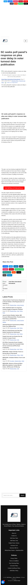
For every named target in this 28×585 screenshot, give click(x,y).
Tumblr (11, 3)
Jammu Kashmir (20, 305)
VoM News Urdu (14, 540)
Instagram (15, 1)
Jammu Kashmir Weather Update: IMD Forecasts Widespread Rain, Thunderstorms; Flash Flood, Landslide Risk (14, 317)
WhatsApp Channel (19, 269)
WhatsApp (21, 3)
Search (22, 495)
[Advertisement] (14, 20)
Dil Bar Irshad (17, 580)
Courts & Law (22, 80)
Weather (4, 322)
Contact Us (14, 535)
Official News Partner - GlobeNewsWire (14, 550)
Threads (25, 3)
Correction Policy (14, 565)
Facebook (10, 1)
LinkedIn (16, 266)
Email (4, 275)
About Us (14, 533)
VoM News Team (14, 538)
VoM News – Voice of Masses (13, 577)
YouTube (25, 1)
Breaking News (15, 80)
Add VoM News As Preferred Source (14, 188)
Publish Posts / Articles (14, 543)
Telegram (9, 275)
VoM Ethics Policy (14, 570)
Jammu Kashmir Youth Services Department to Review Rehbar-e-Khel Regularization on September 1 (14, 301)
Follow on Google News (12, 82)
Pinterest (20, 1)
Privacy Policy (14, 558)
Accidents (12, 361)
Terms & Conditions (14, 560)
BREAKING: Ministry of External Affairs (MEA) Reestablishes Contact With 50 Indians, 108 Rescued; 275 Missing (12, 365)
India (2, 82)
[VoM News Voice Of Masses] (5, 41)
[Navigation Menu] (25, 41)
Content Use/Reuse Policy (14, 568)
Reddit (16, 3)
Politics (21, 311)
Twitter (5, 1)
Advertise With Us (14, 548)
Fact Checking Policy (14, 563)
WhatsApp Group (6, 272)
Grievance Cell (14, 545)
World (4, 312)
